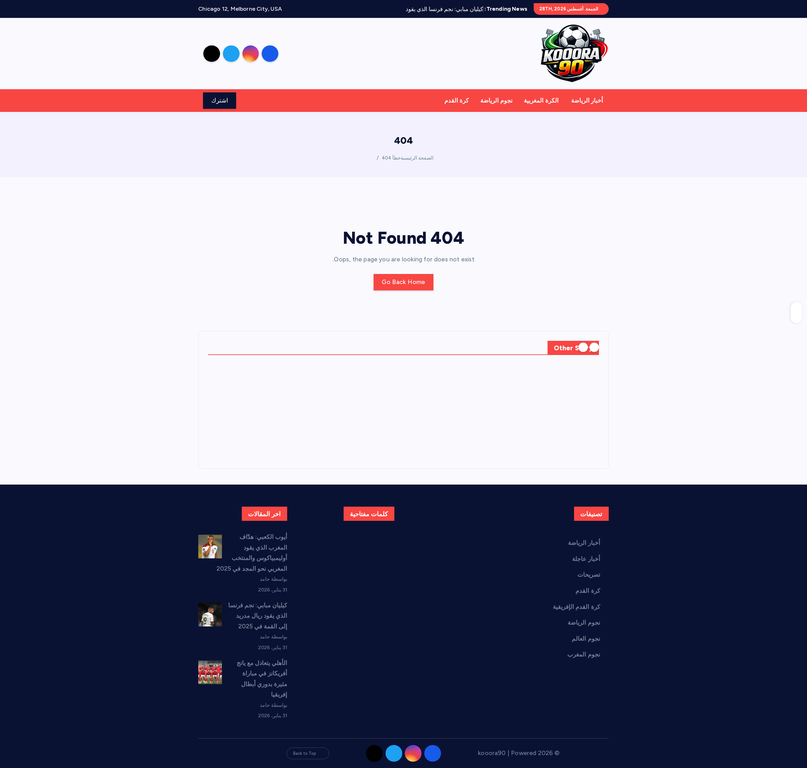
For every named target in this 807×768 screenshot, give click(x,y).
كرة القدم (456, 100)
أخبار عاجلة (586, 558)
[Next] (583, 347)
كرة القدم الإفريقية (576, 606)
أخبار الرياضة (587, 100)
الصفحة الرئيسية (417, 158)
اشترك (219, 100)
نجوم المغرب (583, 654)
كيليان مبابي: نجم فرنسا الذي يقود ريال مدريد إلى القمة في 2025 (257, 616)
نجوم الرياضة (496, 100)
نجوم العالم (586, 638)
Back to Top (304, 753)
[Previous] (594, 347)
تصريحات (589, 574)
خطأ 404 (391, 158)
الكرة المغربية (541, 100)
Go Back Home (403, 282)
